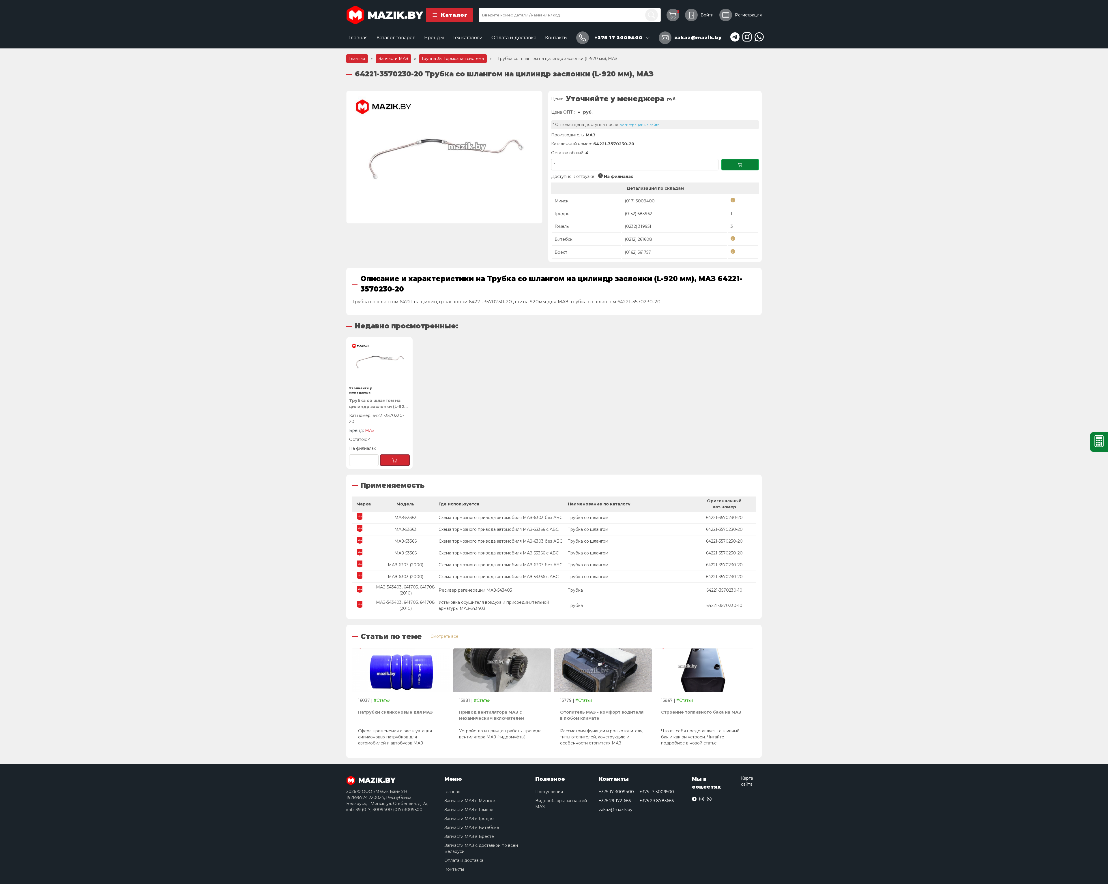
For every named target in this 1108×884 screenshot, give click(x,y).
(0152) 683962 (638, 213)
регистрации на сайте (639, 125)
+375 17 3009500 (656, 791)
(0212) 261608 (638, 239)
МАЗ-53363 (405, 517)
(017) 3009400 (640, 201)
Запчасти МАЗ (393, 58)
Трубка (575, 590)
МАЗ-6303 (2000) (405, 564)
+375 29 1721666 (615, 800)
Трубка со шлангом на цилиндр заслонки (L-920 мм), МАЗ (378, 404)
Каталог (454, 15)
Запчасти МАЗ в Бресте (469, 836)
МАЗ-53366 (405, 541)
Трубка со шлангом (588, 517)
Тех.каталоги (468, 37)
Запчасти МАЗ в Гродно (469, 818)
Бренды (434, 37)
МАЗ (591, 135)
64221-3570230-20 (724, 517)
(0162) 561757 (638, 252)
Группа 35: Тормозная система (453, 58)
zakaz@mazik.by (615, 809)
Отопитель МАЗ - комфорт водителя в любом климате (601, 715)
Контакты (556, 37)
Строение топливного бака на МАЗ (701, 712)
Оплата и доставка (513, 37)
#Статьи (382, 700)
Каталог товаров (396, 37)
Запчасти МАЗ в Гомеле (468, 809)
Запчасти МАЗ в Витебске (471, 827)
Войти (707, 15)
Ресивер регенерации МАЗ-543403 (475, 590)
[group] (444, 157)
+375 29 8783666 (656, 800)
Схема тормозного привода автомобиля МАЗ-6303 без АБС (500, 517)
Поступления (549, 791)
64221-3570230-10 (724, 590)
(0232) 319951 (638, 226)
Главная (358, 37)
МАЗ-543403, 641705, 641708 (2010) (405, 590)
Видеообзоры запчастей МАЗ (561, 803)
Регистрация (748, 15)
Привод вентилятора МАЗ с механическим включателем (491, 715)
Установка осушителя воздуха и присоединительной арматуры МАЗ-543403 (494, 605)
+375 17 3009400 (616, 791)
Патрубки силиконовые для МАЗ (395, 712)
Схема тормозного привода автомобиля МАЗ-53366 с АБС (499, 529)
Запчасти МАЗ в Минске (469, 800)
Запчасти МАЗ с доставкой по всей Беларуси (481, 848)
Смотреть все (444, 636)
